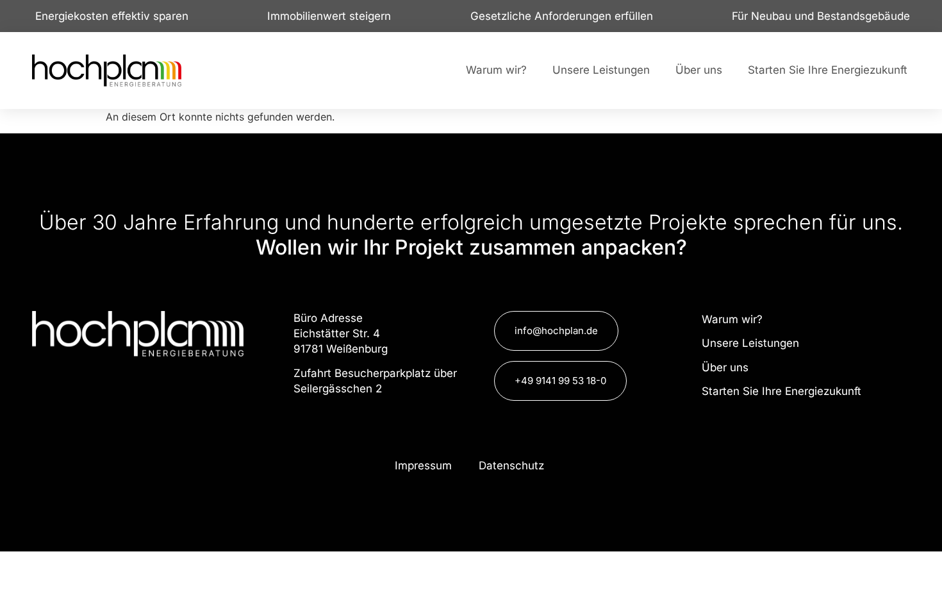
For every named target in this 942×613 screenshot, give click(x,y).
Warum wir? (496, 69)
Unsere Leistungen (601, 69)
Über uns (698, 69)
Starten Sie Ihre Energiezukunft (827, 69)
